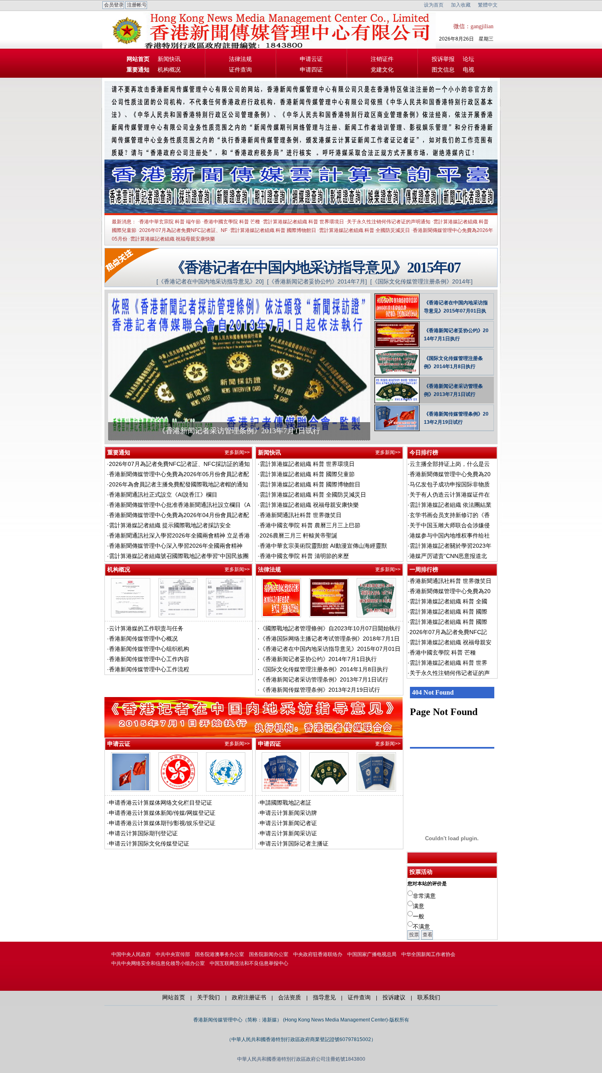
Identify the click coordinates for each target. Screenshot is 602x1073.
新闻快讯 (169, 59)
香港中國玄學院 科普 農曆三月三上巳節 (310, 525)
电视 (468, 69)
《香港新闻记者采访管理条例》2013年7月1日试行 (239, 431)
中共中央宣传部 (173, 954)
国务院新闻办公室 (268, 954)
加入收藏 (461, 5)
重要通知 (138, 69)
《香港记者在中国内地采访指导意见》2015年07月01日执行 (456, 307)
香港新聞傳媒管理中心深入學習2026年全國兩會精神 (175, 545)
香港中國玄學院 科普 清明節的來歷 (304, 556)
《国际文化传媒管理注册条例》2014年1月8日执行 (453, 362)
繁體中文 (488, 5)
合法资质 (289, 997)
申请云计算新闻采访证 (288, 833)
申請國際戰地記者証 (285, 802)
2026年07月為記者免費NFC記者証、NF (183, 230)
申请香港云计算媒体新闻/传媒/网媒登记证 (162, 813)
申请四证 (311, 69)
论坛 (468, 59)
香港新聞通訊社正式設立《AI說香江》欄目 (163, 494)
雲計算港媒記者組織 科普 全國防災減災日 (364, 230)
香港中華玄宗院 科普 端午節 (170, 222)
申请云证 (311, 59)
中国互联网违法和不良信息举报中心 (249, 963)
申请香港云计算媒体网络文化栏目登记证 (160, 802)
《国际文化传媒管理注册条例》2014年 (421, 281)
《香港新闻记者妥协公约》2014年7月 (317, 281)
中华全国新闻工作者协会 (428, 954)
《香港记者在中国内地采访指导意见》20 (210, 281)
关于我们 (208, 997)
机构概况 (169, 69)
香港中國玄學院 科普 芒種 (232, 222)
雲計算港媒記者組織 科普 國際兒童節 (307, 474)
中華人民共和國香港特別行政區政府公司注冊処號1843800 (301, 1059)
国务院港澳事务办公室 (219, 954)
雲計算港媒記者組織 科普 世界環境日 (303, 222)
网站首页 (138, 59)
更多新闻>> (237, 452)
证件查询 (240, 69)
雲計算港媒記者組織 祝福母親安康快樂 (172, 239)
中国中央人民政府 (131, 954)
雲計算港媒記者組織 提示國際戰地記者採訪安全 (170, 525)
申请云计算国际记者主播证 (294, 843)
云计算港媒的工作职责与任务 (146, 628)
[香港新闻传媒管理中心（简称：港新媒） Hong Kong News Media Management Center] (167, 32)
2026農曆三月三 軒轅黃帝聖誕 (298, 535)
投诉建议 (393, 997)
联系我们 (428, 997)
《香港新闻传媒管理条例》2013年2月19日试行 (456, 418)
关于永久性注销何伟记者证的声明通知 (388, 222)
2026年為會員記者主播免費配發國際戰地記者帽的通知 (178, 484)
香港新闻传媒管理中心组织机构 (149, 649)
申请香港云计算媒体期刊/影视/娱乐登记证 (162, 823)
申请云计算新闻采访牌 (288, 813)
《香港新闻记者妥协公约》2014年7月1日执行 (456, 335)
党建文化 (382, 69)
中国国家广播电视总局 (371, 954)
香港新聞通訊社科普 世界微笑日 (301, 515)
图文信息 (443, 69)
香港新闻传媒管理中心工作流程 (149, 669)
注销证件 (382, 59)
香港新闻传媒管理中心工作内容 (149, 659)
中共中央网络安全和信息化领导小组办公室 (158, 963)
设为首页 (434, 5)
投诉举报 (443, 59)
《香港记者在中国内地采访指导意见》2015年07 (315, 267)
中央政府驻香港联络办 (317, 954)
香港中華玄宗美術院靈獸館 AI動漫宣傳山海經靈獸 (323, 545)
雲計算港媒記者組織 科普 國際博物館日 (273, 230)
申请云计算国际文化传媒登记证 (149, 843)
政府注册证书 (249, 997)
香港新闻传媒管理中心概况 (143, 638)
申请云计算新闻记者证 (288, 823)
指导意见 (324, 997)
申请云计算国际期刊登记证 (143, 833)
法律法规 (240, 59)
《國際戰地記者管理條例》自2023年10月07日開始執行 (330, 628)
